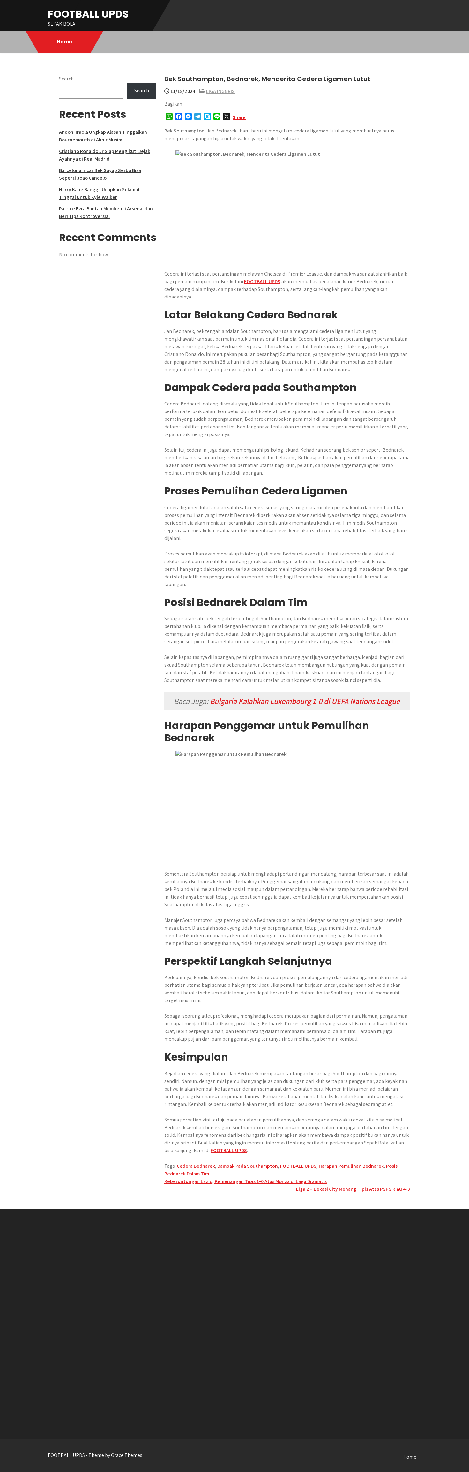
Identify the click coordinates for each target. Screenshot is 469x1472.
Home (64, 41)
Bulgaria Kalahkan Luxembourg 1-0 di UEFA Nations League (305, 701)
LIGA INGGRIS (220, 91)
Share (239, 117)
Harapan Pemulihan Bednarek (351, 1166)
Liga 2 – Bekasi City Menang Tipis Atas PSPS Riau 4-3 (353, 1189)
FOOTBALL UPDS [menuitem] (262, 281)
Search (66, 78)
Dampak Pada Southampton (247, 1166)
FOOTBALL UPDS (88, 14)
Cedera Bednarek (196, 1166)
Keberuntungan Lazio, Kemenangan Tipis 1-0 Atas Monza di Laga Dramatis (245, 1181)
